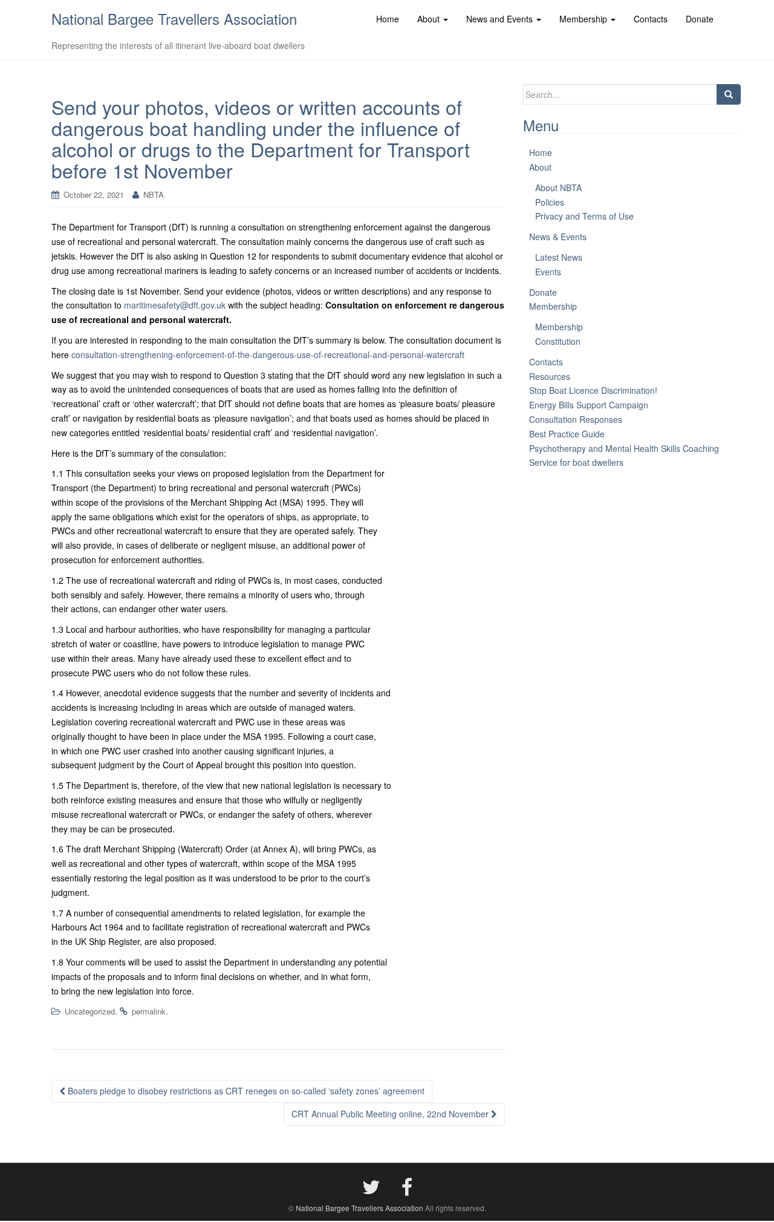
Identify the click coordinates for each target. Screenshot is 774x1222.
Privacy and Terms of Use (584, 216)
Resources (549, 376)
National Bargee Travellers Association (174, 18)
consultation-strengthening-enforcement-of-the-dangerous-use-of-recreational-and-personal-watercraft (267, 354)
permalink (149, 1011)
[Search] (729, 94)
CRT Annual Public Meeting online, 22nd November (391, 1114)
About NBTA (558, 187)
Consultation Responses (575, 419)
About (540, 167)
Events (548, 272)
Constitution (557, 341)
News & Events (558, 236)
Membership (553, 306)
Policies (549, 202)
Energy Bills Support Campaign (588, 405)
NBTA (153, 194)
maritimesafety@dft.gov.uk (175, 305)
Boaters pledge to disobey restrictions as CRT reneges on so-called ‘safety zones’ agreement (244, 1091)
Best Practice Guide (567, 434)
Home (540, 152)
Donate (543, 292)
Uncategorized (90, 1011)
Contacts (546, 362)
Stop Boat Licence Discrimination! (593, 390)
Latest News (558, 257)
